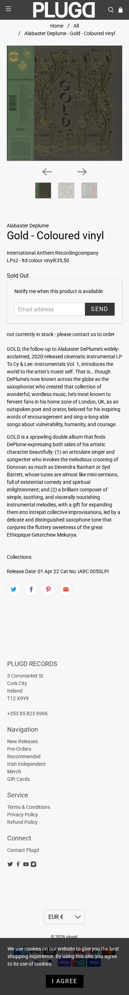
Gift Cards (18, 779)
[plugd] (64, 10)
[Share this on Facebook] (31, 589)
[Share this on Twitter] (13, 589)
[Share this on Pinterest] (48, 589)
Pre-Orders (19, 749)
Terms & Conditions (28, 807)
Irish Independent (26, 764)
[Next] (82, 171)
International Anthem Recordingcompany (53, 253)
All (76, 25)
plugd (71, 936)
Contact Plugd (23, 850)
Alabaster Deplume (28, 225)
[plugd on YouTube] (26, 865)
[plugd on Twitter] (10, 865)
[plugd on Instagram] (33, 865)
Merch (14, 771)
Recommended (23, 756)
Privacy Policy (22, 814)
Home (56, 25)
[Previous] (47, 171)
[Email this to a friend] (66, 589)
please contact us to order (86, 334)
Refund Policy (22, 822)
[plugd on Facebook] (18, 865)
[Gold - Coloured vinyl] (64, 103)
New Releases (22, 741)
